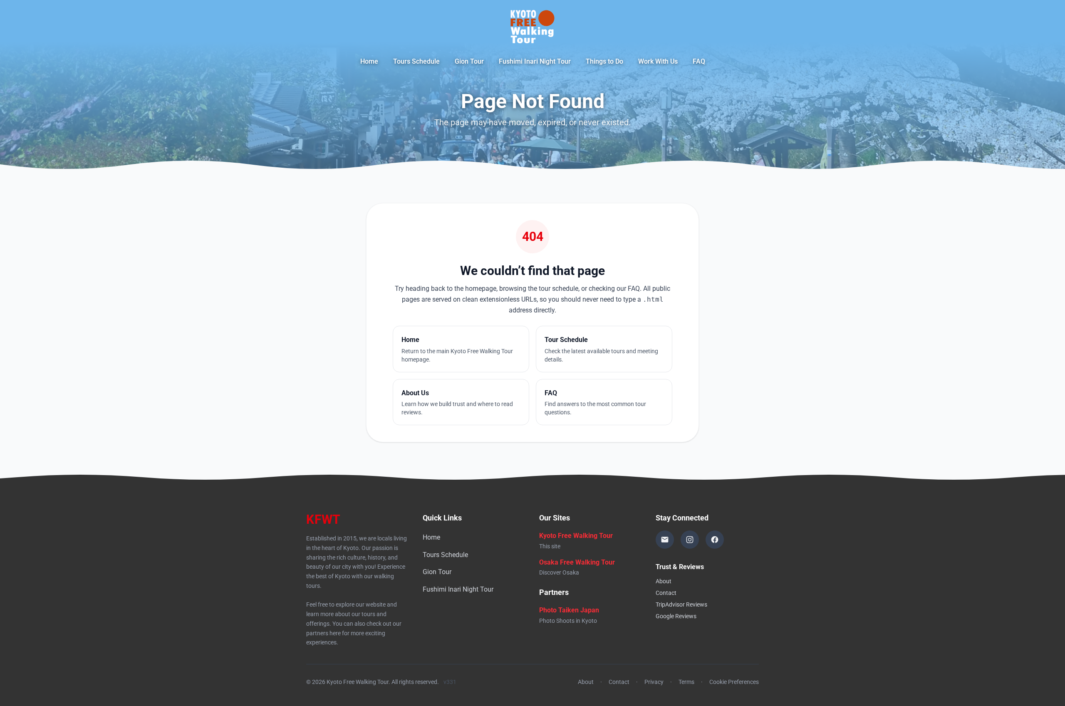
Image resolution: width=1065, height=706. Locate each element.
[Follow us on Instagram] (690, 539)
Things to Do (604, 61)
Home (369, 61)
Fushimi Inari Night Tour (535, 61)
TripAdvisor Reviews (681, 604)
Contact (666, 593)
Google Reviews (676, 616)
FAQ (699, 61)
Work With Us (658, 61)
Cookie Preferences (734, 682)
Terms (686, 682)
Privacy (654, 682)
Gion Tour (469, 61)
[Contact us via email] (665, 539)
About (663, 581)
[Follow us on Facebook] (715, 539)
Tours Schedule (416, 61)
